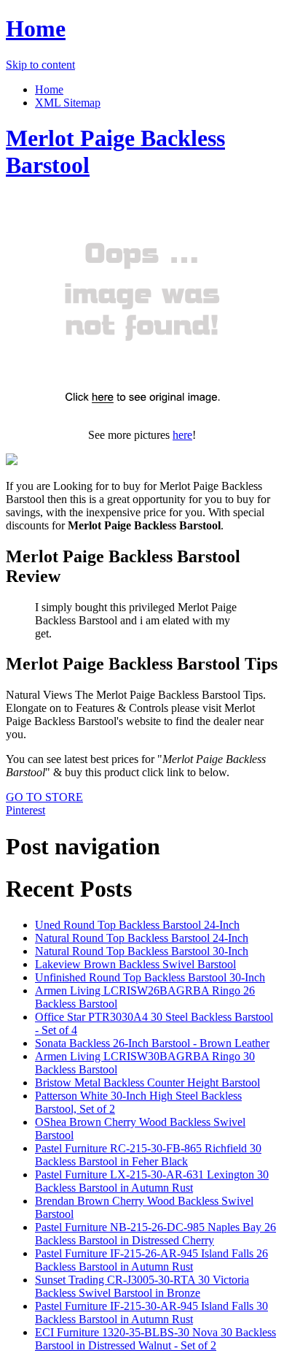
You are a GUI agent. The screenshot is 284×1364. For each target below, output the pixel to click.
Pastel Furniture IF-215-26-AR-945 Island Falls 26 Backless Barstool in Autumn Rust (151, 1260)
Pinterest (25, 810)
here (182, 435)
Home (36, 28)
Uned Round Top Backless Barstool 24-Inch (137, 925)
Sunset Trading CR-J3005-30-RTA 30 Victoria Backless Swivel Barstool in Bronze (142, 1286)
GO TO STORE (44, 797)
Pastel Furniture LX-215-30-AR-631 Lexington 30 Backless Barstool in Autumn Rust (152, 1181)
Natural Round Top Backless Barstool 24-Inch (141, 938)
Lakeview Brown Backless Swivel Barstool (135, 964)
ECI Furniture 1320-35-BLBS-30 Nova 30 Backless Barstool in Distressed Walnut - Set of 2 (155, 1339)
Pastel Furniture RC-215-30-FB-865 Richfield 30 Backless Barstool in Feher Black (148, 1155)
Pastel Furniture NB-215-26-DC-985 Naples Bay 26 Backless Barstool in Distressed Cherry (155, 1233)
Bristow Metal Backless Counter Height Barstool (147, 1082)
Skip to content (40, 64)
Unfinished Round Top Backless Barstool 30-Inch (150, 977)
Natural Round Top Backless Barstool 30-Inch (141, 951)
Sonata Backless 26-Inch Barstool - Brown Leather (152, 1043)
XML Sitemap (67, 102)
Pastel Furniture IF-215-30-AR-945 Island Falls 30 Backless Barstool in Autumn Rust (151, 1312)
